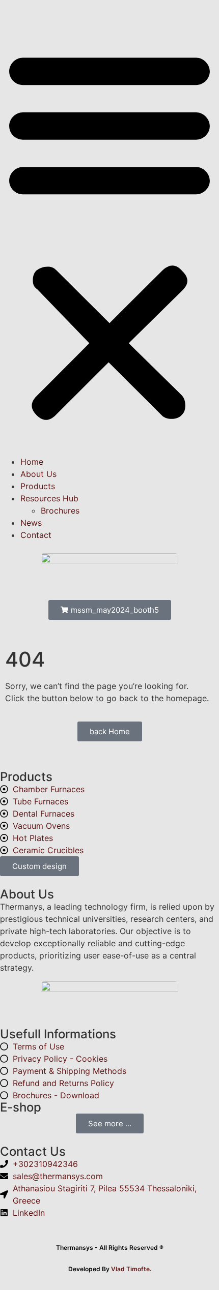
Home (31, 462)
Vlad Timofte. (131, 1269)
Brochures (60, 510)
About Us (38, 474)
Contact (35, 535)
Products (37, 486)
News (31, 523)
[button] (109, 234)
